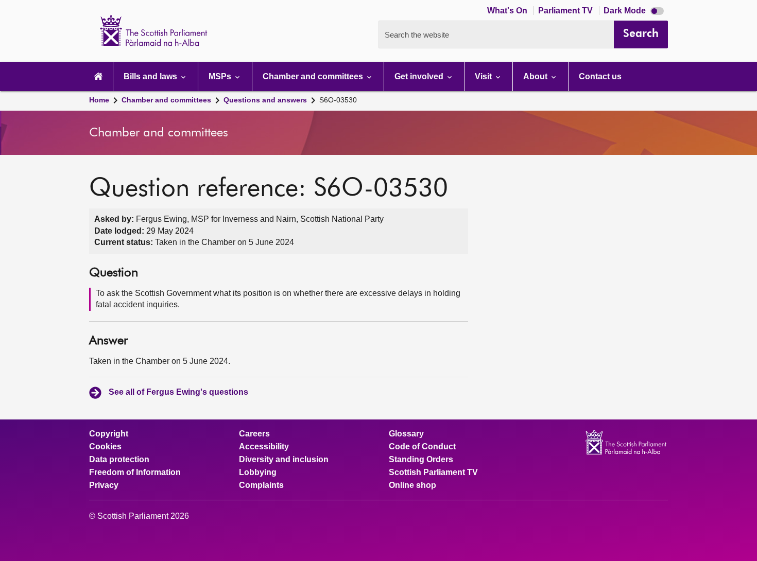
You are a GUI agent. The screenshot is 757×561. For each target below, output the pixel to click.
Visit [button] (484, 76)
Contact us (600, 76)
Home (99, 100)
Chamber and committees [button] (314, 76)
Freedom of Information (135, 472)
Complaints (261, 485)
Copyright (108, 434)
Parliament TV (566, 10)
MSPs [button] (221, 76)
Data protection (119, 459)
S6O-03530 (338, 100)
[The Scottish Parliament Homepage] (98, 76)
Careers (254, 434)
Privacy (103, 485)
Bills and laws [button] (151, 76)
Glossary (406, 434)
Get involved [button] (419, 76)
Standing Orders (421, 459)
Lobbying (258, 472)
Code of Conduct (422, 447)
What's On (508, 10)
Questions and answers (265, 100)
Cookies (105, 447)
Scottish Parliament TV (433, 472)
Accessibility (264, 447)
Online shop (412, 485)
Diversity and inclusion (284, 459)
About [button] (536, 76)
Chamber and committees (166, 100)
